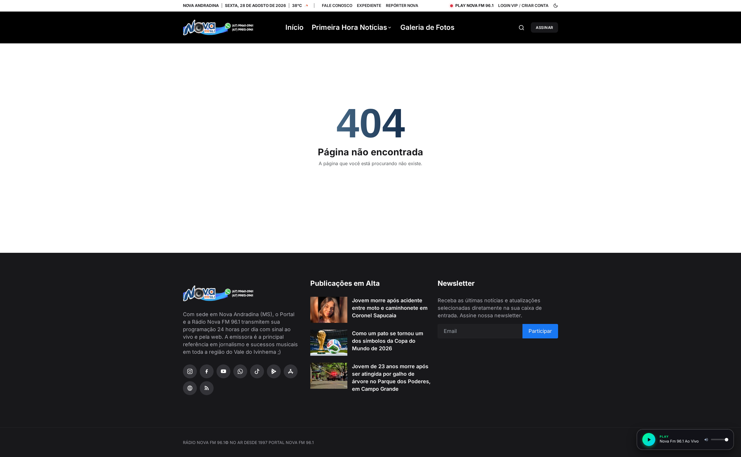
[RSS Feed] (207, 388)
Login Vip (508, 5)
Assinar (544, 27)
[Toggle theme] (555, 5)
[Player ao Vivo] (190, 388)
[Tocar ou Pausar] (648, 439)
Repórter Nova (402, 5)
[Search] (521, 27)
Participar (540, 331)
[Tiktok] (257, 371)
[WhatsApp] (240, 371)
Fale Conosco (337, 5)
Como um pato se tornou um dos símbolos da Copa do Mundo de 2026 (387, 340)
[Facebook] (207, 371)
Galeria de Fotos (427, 27)
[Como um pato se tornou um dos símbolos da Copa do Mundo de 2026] (328, 343)
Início (294, 27)
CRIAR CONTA (535, 5)
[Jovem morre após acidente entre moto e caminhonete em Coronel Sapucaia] (328, 310)
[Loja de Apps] (291, 371)
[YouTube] (223, 371)
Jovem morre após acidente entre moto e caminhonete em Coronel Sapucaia (390, 307)
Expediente (369, 5)
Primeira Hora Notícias (349, 27)
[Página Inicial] (226, 27)
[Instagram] (190, 371)
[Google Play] (274, 371)
